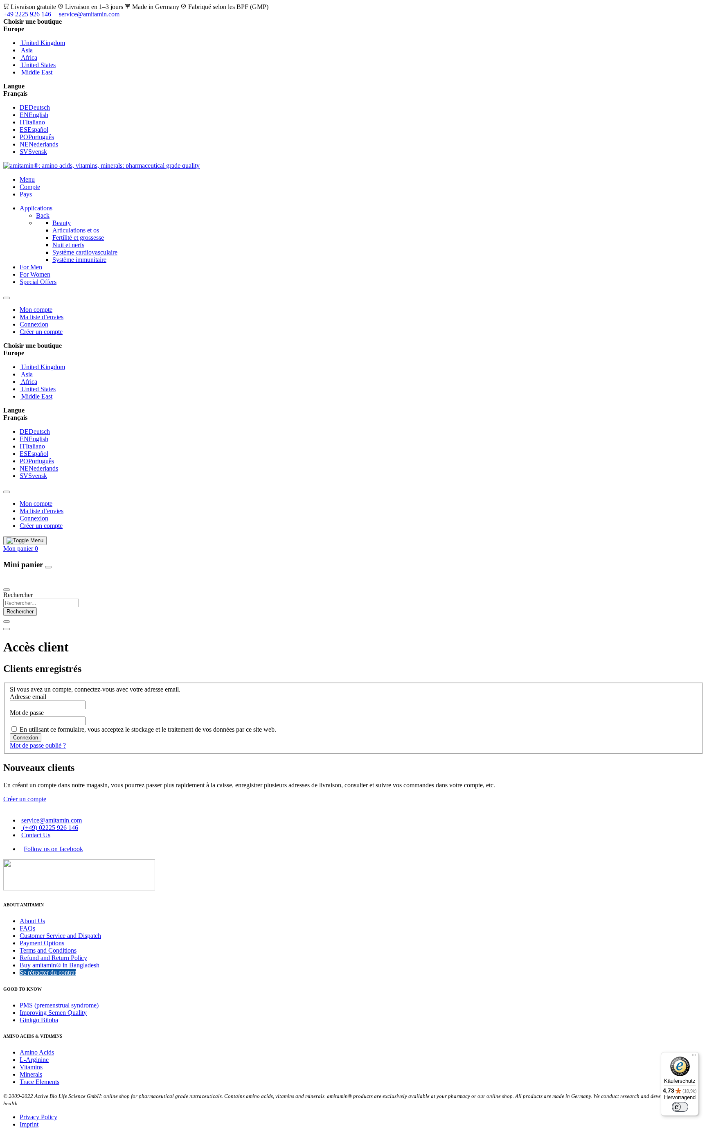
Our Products (22, 580)
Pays (26, 194)
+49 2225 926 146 (27, 14)
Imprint (29, 1124)
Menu (27, 179)
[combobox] (41, 603)
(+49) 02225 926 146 (49, 827)
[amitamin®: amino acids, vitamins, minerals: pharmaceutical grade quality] (101, 165)
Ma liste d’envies (41, 316)
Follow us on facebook (53, 848)
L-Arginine (34, 1059)
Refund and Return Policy (53, 957)
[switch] (680, 1107)
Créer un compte (41, 331)
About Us (32, 920)
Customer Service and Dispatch (60, 935)
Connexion (34, 324)
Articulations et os (75, 230)
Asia (26, 50)
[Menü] (694, 1057)
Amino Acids (37, 1052)
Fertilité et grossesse (78, 237)
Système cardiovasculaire (84, 252)
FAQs (27, 928)
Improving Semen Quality (53, 1012)
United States (38, 64)
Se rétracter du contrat (48, 972)
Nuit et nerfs (68, 244)
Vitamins (31, 1067)
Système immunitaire (79, 259)
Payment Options (42, 943)
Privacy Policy (38, 1116)
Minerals (31, 1074)
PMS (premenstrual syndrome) (59, 1005)
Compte (30, 186)
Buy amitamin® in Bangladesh (59, 965)
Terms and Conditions (48, 950)
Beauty (61, 222)
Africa (28, 57)
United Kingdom (42, 42)
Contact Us (35, 835)
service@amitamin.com (89, 14)
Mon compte (36, 309)
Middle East (36, 72)
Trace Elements (39, 1081)
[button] (353, 29)
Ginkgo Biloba (39, 1019)
